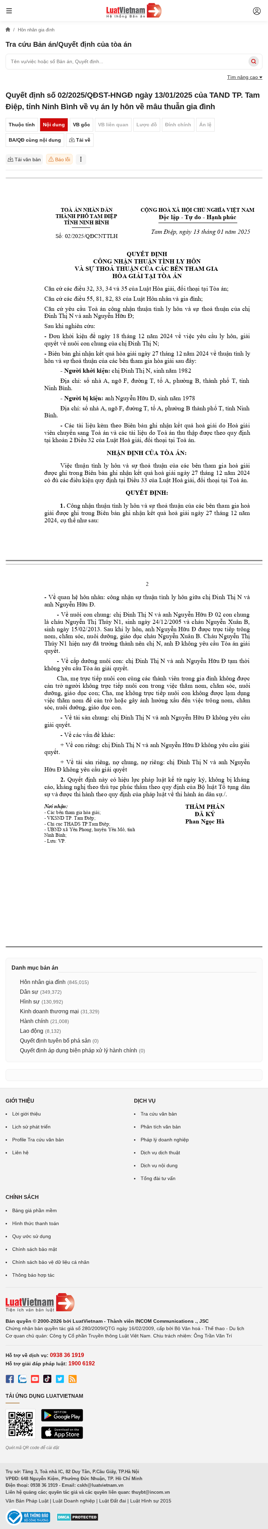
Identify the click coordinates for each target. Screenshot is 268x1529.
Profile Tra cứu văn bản (38, 1139)
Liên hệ (20, 1152)
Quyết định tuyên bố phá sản (55, 1041)
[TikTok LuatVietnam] (47, 1380)
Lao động (31, 1031)
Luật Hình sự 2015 (150, 1501)
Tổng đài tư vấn (158, 1178)
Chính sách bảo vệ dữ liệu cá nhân (50, 1262)
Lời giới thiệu (26, 1114)
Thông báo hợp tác (33, 1275)
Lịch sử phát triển (31, 1126)
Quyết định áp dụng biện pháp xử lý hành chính (78, 1050)
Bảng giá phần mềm (34, 1210)
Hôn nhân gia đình (43, 982)
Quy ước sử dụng (31, 1236)
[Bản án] (134, 10)
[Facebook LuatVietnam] (10, 1380)
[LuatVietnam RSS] (72, 1380)
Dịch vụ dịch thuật (160, 1152)
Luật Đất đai (112, 1501)
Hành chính (34, 1021)
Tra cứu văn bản (159, 1114)
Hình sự (30, 1002)
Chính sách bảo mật (34, 1249)
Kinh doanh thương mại (49, 1011)
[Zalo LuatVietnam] (22, 1380)
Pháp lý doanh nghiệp (165, 1139)
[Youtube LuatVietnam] (35, 1380)
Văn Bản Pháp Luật (27, 1501)
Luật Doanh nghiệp (74, 1501)
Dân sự (29, 992)
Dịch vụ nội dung (159, 1165)
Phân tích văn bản (161, 1126)
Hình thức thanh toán (35, 1223)
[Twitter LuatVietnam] (60, 1380)
